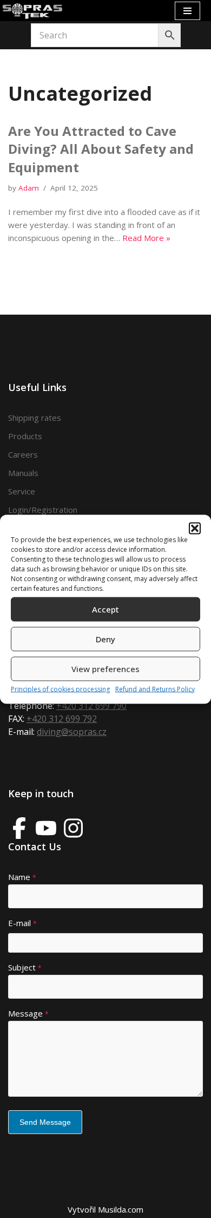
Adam (28, 188)
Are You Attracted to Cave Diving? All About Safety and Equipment (101, 149)
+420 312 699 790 (91, 706)
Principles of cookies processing (60, 688)
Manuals (23, 472)
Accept (105, 609)
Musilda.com (120, 1209)
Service (21, 491)
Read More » (146, 237)
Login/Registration (42, 509)
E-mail (22, 922)
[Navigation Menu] (187, 11)
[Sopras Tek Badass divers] (32, 10)
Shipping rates (34, 417)
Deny (105, 639)
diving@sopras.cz (72, 732)
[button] (194, 528)
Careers (23, 454)
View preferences (105, 668)
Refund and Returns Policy (155, 688)
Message (28, 1013)
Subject (25, 967)
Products (25, 436)
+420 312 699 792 (62, 719)
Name (22, 876)
